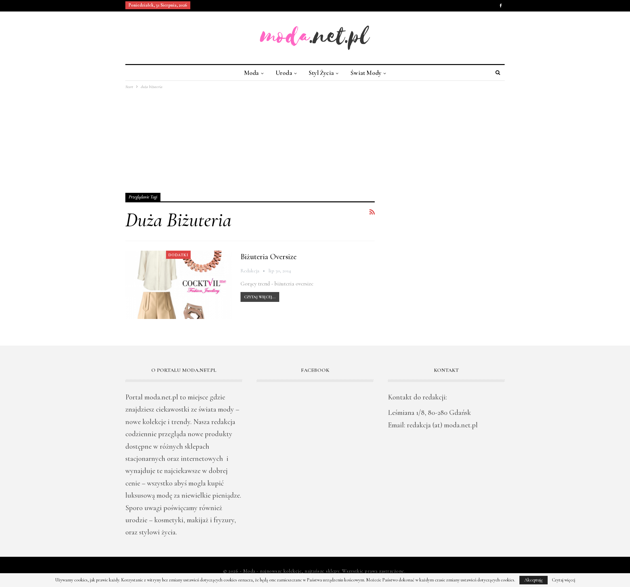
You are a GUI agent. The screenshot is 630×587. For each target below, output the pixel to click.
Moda (251, 73)
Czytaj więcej (563, 580)
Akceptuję (533, 580)
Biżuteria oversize (269, 256)
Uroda (284, 73)
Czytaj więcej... (260, 297)
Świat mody (365, 73)
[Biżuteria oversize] (178, 285)
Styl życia (321, 73)
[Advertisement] (315, 140)
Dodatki (178, 254)
